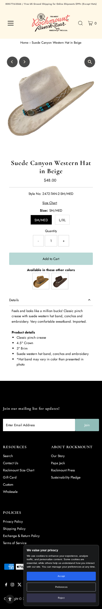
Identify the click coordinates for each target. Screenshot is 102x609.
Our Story (58, 455)
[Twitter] (19, 585)
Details (14, 299)
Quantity (51, 230)
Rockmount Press (63, 470)
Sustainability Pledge (65, 477)
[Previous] (12, 61)
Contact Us (10, 463)
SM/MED (41, 220)
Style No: (34, 193)
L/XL (62, 220)
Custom (8, 484)
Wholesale (10, 491)
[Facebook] (6, 585)
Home (24, 42)
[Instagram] (12, 585)
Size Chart (49, 203)
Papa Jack (58, 463)
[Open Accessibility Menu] (9, 599)
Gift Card (10, 477)
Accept (61, 576)
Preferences (61, 587)
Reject (61, 598)
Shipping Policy (14, 528)
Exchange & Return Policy (21, 535)
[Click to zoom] (89, 62)
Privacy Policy (13, 521)
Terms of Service (14, 542)
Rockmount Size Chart (18, 470)
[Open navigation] (15, 23)
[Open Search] (80, 23)
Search (8, 455)
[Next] (24, 61)
